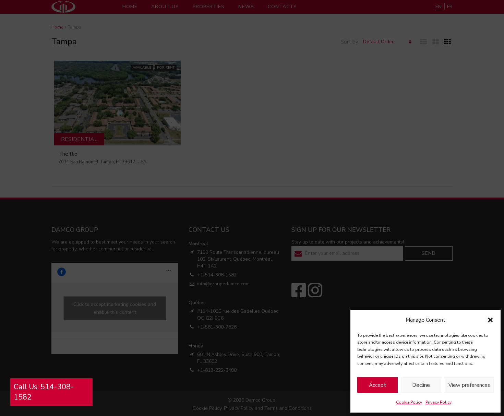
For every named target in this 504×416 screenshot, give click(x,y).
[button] (490, 320)
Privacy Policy (438, 402)
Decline (421, 385)
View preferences (469, 385)
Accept (377, 385)
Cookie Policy (409, 402)
